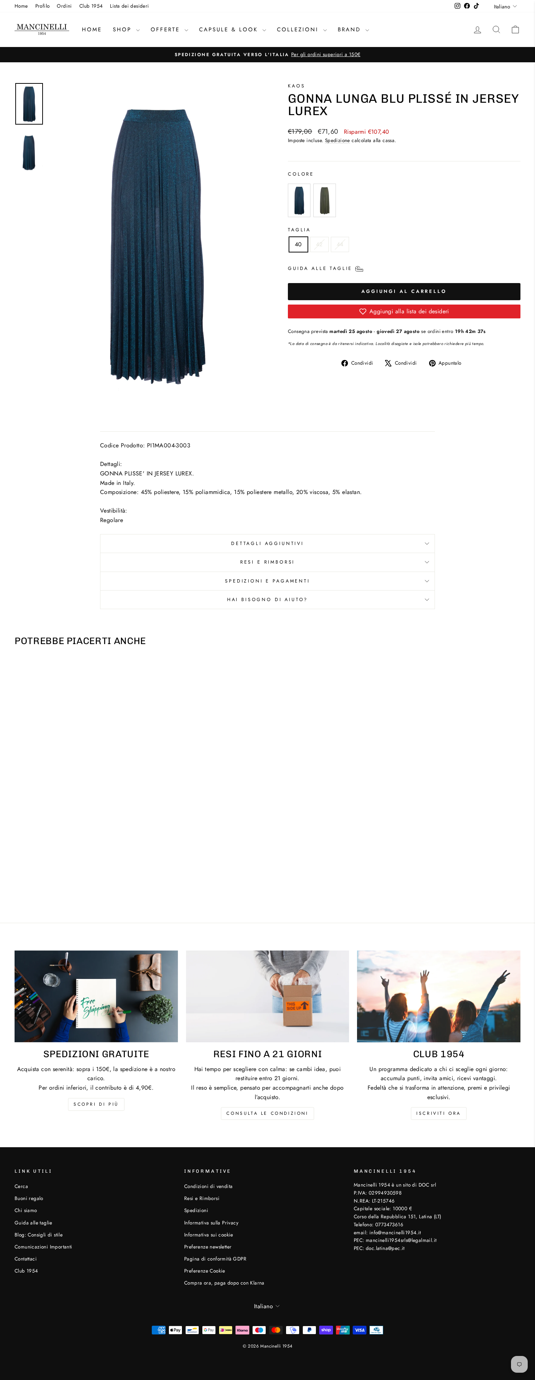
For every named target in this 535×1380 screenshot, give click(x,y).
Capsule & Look (230, 30)
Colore (301, 173)
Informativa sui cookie (208, 1234)
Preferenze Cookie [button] (204, 1270)
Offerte (167, 30)
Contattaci (26, 1258)
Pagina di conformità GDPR (215, 1258)
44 (340, 244)
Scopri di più (96, 1104)
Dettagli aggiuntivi (267, 543)
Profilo (42, 5)
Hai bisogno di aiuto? (267, 599)
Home (21, 5)
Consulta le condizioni (267, 1113)
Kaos (296, 85)
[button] (404, 311)
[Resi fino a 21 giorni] (267, 996)
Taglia (299, 229)
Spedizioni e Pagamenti (267, 580)
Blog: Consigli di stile (39, 1234)
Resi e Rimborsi (267, 561)
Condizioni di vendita (208, 1186)
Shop (123, 30)
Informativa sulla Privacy (211, 1222)
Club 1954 (91, 5)
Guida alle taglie (33, 1222)
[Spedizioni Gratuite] (96, 996)
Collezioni (299, 30)
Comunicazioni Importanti (43, 1246)
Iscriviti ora (438, 1113)
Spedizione (337, 140)
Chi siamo (26, 1210)
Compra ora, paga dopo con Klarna (224, 1282)
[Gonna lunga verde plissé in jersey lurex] (326, 200)
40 (298, 244)
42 (319, 244)
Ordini (64, 5)
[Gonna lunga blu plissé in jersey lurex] (300, 200)
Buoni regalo (29, 1198)
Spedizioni (196, 1210)
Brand (351, 30)
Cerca (21, 1186)
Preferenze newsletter (207, 1246)
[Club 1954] (438, 996)
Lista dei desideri (129, 5)
